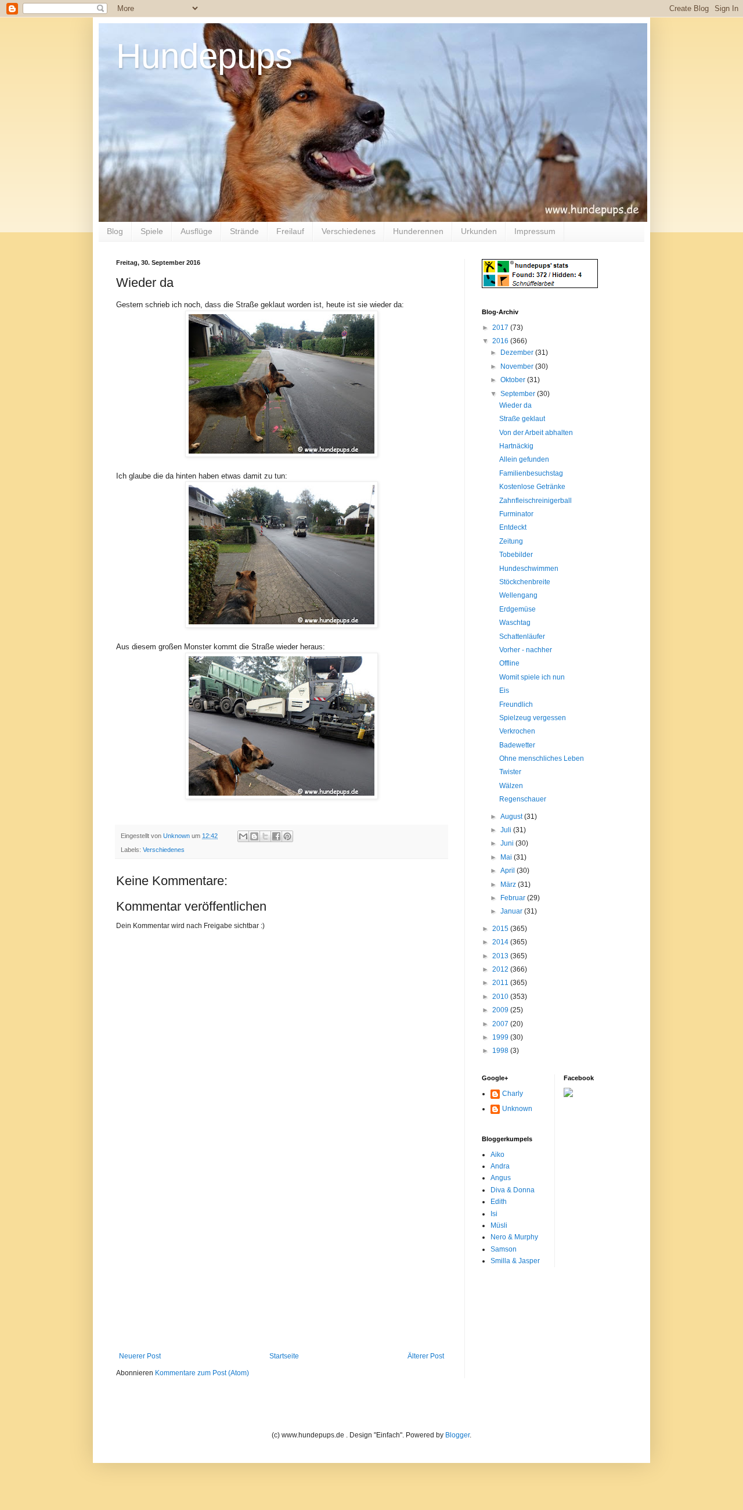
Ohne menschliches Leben (541, 758)
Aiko (497, 1155)
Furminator (516, 514)
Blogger (457, 1435)
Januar (512, 911)
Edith (498, 1202)
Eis (504, 690)
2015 (501, 929)
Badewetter (517, 745)
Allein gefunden (524, 459)
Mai (507, 857)
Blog (115, 231)
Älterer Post (425, 1356)
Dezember (517, 352)
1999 (501, 1037)
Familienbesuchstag (531, 473)
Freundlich (516, 704)
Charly (512, 1094)
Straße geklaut (522, 419)
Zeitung (511, 541)
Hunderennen (418, 231)
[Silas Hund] (568, 1095)
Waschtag (515, 623)
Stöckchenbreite (524, 582)
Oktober (513, 380)
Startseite (284, 1356)
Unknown (517, 1109)
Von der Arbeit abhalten (536, 433)
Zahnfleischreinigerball (535, 501)
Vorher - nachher (525, 650)
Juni (507, 843)
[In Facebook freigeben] (276, 836)
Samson (503, 1249)
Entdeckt (512, 527)
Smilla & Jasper (515, 1261)
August (512, 816)
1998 (501, 1051)
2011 (501, 983)
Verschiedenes (349, 231)
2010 (501, 997)
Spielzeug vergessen (532, 718)
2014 (501, 942)
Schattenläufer (522, 636)
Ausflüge (196, 231)
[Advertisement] (281, 1265)
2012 (501, 969)
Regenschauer (522, 799)
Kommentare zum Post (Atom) (202, 1373)
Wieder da (515, 405)
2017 (501, 327)
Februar (513, 898)
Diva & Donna (512, 1190)
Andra (500, 1166)
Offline (509, 663)
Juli (506, 830)
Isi (493, 1214)
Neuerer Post (140, 1356)
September (518, 394)
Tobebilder (516, 555)
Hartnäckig (516, 446)
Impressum (535, 231)
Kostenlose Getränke (532, 487)
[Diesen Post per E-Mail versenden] (243, 836)
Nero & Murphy (514, 1237)
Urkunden (479, 231)
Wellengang (518, 595)
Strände (244, 231)
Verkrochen (517, 731)
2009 (501, 1010)
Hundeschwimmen (528, 569)
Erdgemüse (517, 609)
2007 (501, 1024)
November (517, 366)
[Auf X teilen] (265, 836)
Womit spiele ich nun (532, 677)
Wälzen (511, 786)
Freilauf (290, 231)
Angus (500, 1178)
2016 (501, 341)
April (508, 871)
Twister (510, 772)
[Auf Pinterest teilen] (287, 836)
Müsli (498, 1225)
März (509, 884)
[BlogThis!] (254, 836)
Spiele (151, 231)
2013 (501, 956)
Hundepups (204, 56)
